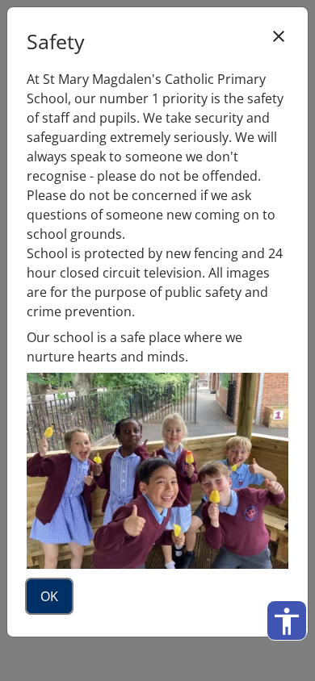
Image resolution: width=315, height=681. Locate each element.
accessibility (287, 621)
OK (49, 596)
